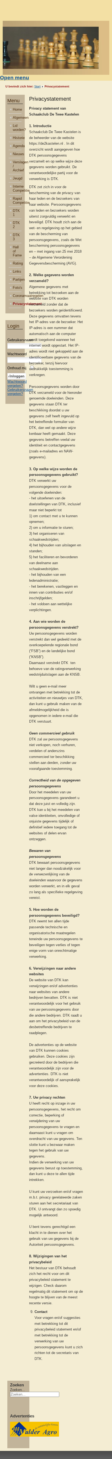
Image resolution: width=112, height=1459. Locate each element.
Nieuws (17, 154)
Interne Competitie (17, 188)
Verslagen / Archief (17, 166)
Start (37, 86)
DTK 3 (16, 237)
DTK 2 (16, 225)
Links (17, 271)
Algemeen (17, 118)
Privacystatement (17, 304)
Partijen (17, 279)
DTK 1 (16, 213)
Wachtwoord (17, 354)
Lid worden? (17, 128)
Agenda (17, 146)
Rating (17, 263)
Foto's (17, 288)
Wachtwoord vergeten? (17, 384)
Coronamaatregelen (17, 296)
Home (17, 109)
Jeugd (17, 178)
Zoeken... (17, 1390)
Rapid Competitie (17, 201)
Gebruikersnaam (20, 340)
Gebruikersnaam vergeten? (20, 392)
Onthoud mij (16, 368)
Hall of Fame (17, 251)
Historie (17, 138)
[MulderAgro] (34, 1435)
